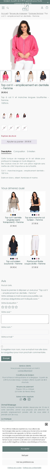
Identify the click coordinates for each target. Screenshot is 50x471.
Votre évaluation (9, 303)
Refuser (25, 456)
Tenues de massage (18, 14)
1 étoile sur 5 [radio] (2, 307)
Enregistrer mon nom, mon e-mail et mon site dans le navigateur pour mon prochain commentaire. (24, 351)
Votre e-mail (7, 337)
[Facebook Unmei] (24, 400)
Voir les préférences (25, 462)
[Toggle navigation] (3, 8)
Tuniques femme (36, 14)
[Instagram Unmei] (29, 400)
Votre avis (6, 312)
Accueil (4, 14)
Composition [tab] (19, 152)
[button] (46, 424)
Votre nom (6, 327)
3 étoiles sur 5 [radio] (9, 307)
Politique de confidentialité (32, 468)
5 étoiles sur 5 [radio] (16, 307)
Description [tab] (6, 152)
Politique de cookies (15, 468)
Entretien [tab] (31, 152)
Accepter (25, 449)
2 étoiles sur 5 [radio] (6, 307)
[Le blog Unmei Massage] (21, 400)
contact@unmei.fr (25, 371)
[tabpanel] (25, 168)
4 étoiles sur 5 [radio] (12, 307)
